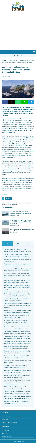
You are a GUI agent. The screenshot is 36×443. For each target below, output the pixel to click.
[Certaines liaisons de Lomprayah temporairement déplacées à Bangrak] (5, 213)
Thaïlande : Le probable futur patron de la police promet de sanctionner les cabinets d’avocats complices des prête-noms (17, 382)
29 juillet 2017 (14, 232)
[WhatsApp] (18, 102)
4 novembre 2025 (15, 225)
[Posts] (7, 243)
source (5, 194)
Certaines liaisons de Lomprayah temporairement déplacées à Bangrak (20, 212)
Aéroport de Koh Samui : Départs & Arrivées (12, 417)
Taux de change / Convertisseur (10, 422)
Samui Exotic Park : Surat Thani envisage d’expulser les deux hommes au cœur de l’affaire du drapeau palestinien (18, 305)
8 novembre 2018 (15, 215)
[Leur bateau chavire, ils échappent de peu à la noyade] (5, 231)
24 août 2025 (6, 76)
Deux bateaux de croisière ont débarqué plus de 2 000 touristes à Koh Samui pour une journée (21, 222)
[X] (11, 102)
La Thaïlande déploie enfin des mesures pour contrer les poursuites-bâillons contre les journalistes (16, 322)
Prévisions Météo (6, 419)
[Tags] (18, 243)
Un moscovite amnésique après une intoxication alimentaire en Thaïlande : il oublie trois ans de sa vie (17, 275)
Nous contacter (5, 430)
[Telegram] (31, 102)
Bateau (8, 198)
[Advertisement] (18, 31)
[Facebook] (5, 102)
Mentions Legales (6, 436)
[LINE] (24, 102)
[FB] (14, 55)
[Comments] (28, 243)
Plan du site (5, 433)
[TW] (18, 55)
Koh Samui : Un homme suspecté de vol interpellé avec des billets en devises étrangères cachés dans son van (17, 287)
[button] (34, 52)
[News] (21, 55)
